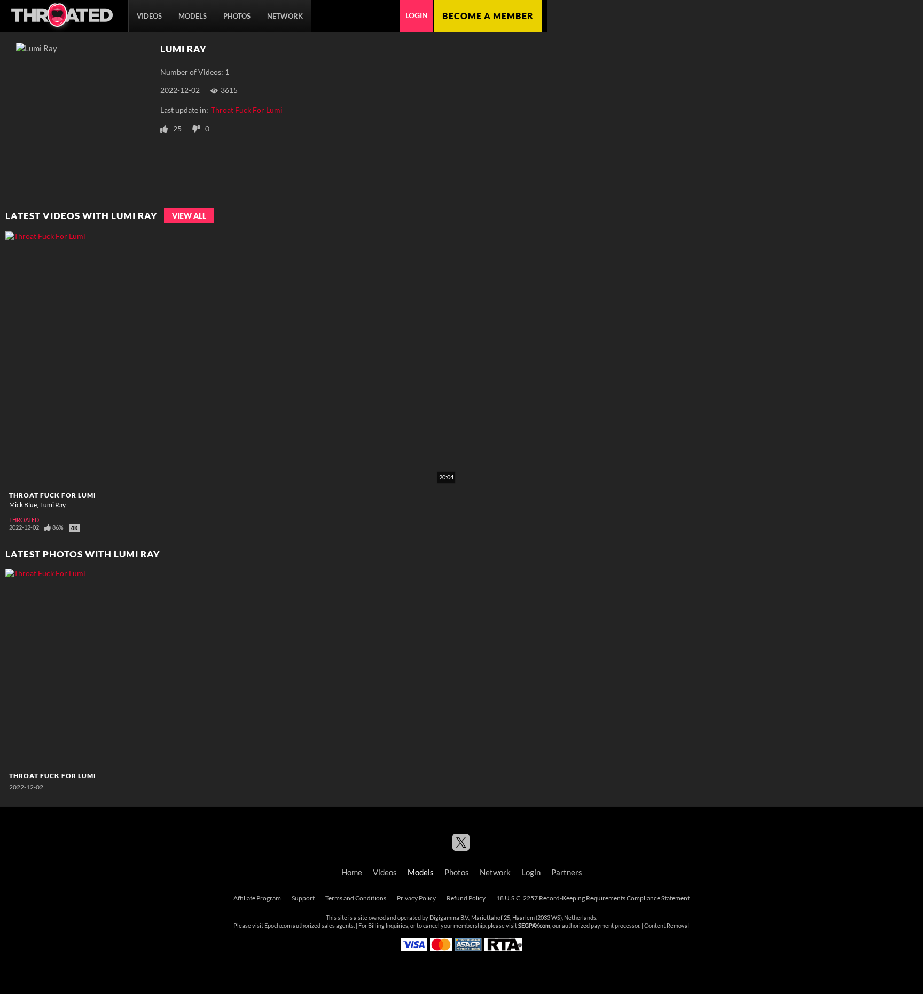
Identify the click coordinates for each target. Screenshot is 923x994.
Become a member (488, 16)
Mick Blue (23, 504)
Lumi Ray (53, 504)
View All (189, 216)
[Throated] (61, 16)
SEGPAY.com (534, 925)
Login (416, 15)
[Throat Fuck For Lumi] (71, 668)
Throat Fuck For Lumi (247, 110)
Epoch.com (278, 925)
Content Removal (667, 925)
